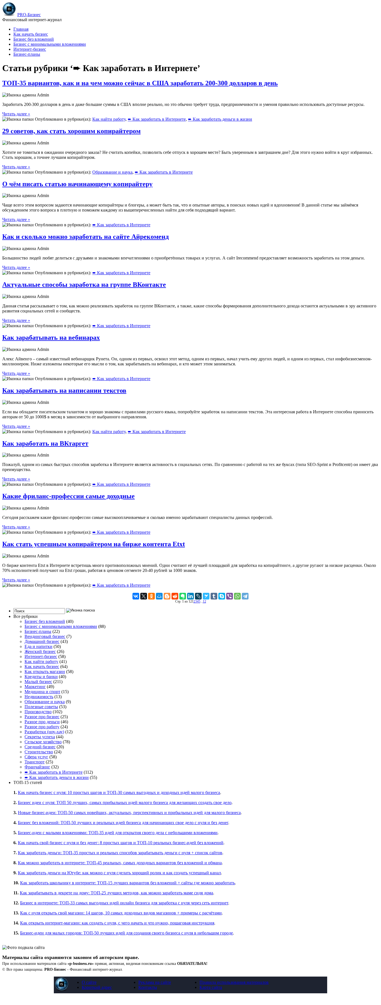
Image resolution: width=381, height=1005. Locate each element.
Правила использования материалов (234, 982)
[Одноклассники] (151, 596)
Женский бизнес (40, 651)
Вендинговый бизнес (45, 636)
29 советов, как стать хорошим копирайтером (71, 131)
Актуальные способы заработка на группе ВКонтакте (84, 284)
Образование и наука (112, 172)
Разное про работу (42, 726)
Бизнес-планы (26, 54)
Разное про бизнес (42, 716)
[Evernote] (182, 596)
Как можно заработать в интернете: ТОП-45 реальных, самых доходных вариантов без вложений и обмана (120, 862)
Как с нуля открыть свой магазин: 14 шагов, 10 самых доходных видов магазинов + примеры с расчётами (121, 913)
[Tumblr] (214, 596)
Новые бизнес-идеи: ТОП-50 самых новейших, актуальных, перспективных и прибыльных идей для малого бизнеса (129, 812)
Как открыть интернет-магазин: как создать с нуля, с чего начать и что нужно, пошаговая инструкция (117, 923)
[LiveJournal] (198, 596)
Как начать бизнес (30, 34)
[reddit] (175, 596)
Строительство (39, 751)
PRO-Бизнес (29, 14)
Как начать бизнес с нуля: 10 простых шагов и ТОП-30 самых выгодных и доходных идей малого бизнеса (119, 792)
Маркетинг (35, 686)
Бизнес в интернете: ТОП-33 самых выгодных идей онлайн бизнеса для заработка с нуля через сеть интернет (124, 902)
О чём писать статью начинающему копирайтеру (77, 184)
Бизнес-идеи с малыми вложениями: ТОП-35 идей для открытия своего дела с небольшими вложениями (118, 832)
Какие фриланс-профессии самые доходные (68, 496)
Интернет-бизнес (29, 49)
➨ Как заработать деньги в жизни (220, 119)
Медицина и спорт (42, 691)
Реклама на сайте (154, 982)
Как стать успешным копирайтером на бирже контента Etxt (93, 544)
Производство (38, 711)
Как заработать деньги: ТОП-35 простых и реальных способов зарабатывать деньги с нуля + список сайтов (120, 852)
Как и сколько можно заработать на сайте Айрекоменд (85, 236)
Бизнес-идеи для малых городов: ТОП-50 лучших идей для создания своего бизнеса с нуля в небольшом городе (126, 933)
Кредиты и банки (41, 676)
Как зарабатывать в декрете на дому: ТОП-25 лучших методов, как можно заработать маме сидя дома (116, 892)
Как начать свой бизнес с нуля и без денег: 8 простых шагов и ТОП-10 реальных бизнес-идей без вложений (120, 842)
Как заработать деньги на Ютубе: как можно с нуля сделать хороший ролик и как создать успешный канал (119, 872)
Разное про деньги (42, 721)
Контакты (147, 987)
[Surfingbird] (206, 596)
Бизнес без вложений (33, 39)
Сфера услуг (36, 756)
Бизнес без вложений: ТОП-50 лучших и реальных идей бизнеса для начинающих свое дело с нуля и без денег (123, 822)
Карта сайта (210, 987)
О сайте (89, 982)
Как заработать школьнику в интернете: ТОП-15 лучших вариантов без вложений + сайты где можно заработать (127, 882)
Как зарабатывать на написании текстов (64, 390)
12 (204, 601)
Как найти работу (109, 119)
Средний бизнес (40, 746)
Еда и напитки (38, 646)
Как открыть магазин (45, 671)
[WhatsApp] (237, 596)
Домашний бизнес (42, 641)
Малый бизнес (38, 681)
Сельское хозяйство (43, 741)
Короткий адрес (97, 987)
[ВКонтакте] (135, 596)
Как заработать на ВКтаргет (45, 443)
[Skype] (221, 596)
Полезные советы (41, 706)
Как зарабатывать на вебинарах (51, 337)
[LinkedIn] (190, 596)
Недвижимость (39, 696)
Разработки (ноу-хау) (44, 731)
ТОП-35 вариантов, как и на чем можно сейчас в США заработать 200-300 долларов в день (140, 83)
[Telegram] (245, 596)
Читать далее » (16, 113)
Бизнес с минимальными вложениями (49, 44)
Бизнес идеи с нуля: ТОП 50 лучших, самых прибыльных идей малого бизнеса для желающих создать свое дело (125, 802)
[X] (143, 596)
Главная (20, 29)
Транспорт (35, 761)
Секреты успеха (40, 736)
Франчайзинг (37, 766)
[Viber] (229, 596)
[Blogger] (167, 596)
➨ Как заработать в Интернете (157, 119)
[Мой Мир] (159, 596)
